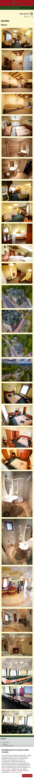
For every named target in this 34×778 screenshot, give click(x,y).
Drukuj (27, 16)
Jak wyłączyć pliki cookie (15, 772)
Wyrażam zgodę (27, 775)
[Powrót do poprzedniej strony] (32, 17)
